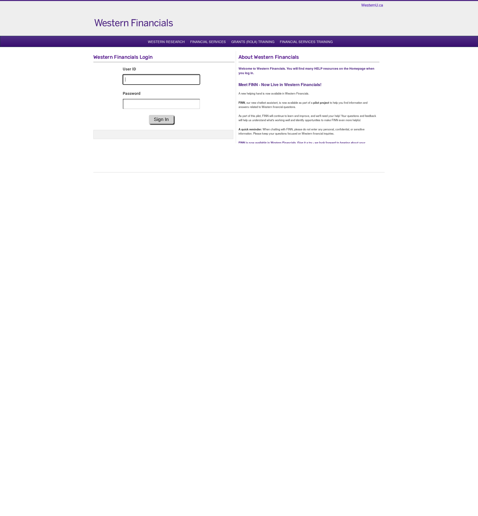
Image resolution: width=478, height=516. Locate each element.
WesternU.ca (372, 5)
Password (131, 93)
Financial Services (208, 41)
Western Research (166, 41)
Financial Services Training (306, 41)
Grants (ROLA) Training (252, 41)
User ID (129, 69)
